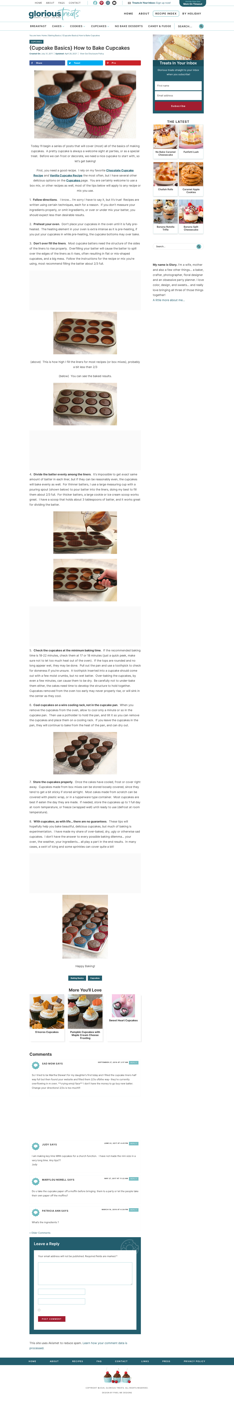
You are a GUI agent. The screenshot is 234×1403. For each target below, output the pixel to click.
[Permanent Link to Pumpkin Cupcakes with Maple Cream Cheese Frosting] (85, 1027)
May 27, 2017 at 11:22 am (116, 1178)
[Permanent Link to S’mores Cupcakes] (47, 1027)
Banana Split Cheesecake (191, 228)
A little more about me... (169, 300)
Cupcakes (36, 42)
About (50, 2)
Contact (75, 2)
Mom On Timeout (192, 4)
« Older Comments (39, 1232)
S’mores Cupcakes (47, 1032)
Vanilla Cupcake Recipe (66, 175)
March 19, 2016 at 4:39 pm (115, 1209)
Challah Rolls (165, 189)
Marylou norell (54, 1179)
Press (166, 1361)
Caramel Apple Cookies (191, 191)
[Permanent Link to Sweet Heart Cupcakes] (123, 1015)
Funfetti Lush (191, 151)
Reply (134, 1063)
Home (38, 2)
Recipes (77, 1361)
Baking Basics (77, 978)
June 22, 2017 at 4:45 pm (116, 1143)
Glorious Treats (54, 13)
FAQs (61, 2)
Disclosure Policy (96, 53)
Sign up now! (151, 2)
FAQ (99, 1361)
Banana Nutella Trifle (165, 228)
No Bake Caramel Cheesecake (166, 153)
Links (145, 1361)
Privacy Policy (194, 1361)
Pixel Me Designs (122, 1393)
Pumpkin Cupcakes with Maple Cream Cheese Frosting (85, 1035)
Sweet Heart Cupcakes (123, 1020)
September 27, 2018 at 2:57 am (113, 1062)
